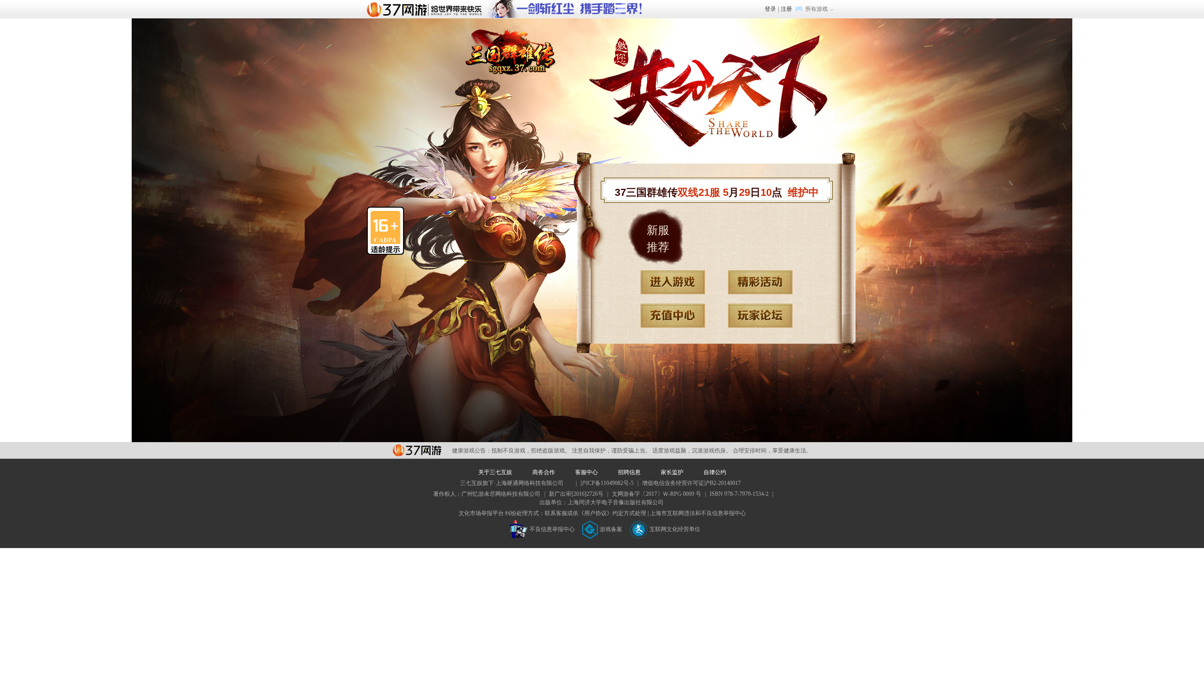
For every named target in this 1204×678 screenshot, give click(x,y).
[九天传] (572, 4)
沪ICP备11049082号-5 (607, 483)
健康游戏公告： (471, 450)
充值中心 (673, 316)
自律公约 (715, 472)
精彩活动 (760, 282)
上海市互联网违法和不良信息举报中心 (698, 513)
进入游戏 (673, 282)
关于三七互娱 (495, 472)
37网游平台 (417, 450)
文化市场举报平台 (481, 513)
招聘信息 (629, 472)
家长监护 (672, 472)
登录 (770, 9)
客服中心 (586, 472)
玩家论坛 (760, 316)
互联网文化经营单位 (675, 529)
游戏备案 (611, 529)
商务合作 (543, 472)
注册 (786, 9)
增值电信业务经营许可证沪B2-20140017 (691, 483)
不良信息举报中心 (552, 529)
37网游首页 (426, 9)
